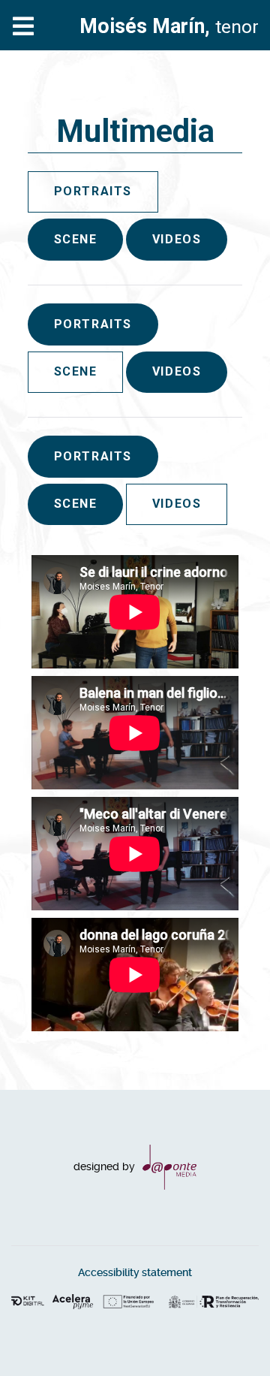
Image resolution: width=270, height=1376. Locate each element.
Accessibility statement (135, 1272)
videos (177, 239)
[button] (228, 1334)
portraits (93, 324)
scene (76, 239)
